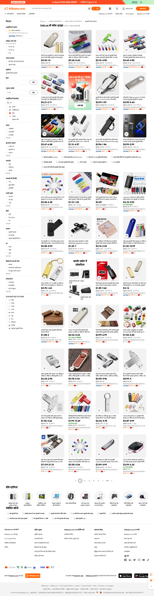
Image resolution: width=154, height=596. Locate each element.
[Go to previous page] (76, 481)
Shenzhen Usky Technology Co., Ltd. (52, 149)
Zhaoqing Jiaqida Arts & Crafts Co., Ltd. (134, 340)
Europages (110, 586)
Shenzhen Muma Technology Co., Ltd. (107, 469)
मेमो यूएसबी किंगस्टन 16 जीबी (41, 518)
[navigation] (21, 251)
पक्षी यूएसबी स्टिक (14, 513)
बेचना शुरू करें (128, 538)
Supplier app (79, 576)
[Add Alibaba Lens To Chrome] (32, 575)
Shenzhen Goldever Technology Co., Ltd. (80, 469)
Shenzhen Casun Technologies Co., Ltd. (134, 149)
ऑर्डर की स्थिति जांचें (130, 543)
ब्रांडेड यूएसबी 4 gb (80, 518)
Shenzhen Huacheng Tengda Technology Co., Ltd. (52, 383)
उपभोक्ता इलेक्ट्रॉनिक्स (55, 21)
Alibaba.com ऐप (91, 576)
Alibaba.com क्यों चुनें (11, 534)
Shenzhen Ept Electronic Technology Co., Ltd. (107, 107)
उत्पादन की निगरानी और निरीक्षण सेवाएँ (44, 551)
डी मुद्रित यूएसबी (48, 162)
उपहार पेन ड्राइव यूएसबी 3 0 (100, 162)
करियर (6, 547)
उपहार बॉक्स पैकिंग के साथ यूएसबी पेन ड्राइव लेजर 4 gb (127, 157)
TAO (94, 586)
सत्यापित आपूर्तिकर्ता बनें (130, 547)
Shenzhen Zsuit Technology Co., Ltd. (52, 107)
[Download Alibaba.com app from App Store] (125, 575)
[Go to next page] (112, 481)
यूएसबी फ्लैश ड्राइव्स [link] (91, 21)
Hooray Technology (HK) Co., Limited (134, 251)
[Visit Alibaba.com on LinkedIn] (130, 560)
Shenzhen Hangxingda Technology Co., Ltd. (80, 207)
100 (107, 481)
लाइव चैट (96, 538)
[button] (89, 8)
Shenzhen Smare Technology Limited (134, 209)
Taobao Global (86, 586)
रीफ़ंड (95, 547)
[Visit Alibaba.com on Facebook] (125, 560)
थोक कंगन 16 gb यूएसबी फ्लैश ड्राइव (97, 157)
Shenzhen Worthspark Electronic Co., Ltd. (52, 65)
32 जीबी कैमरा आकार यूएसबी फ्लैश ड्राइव (83, 513)
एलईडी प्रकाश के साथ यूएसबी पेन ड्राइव (34, 513)
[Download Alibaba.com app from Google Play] (141, 575)
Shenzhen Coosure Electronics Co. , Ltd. (52, 251)
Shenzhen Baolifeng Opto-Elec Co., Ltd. (134, 65)
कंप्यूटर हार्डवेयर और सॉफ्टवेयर (73, 21)
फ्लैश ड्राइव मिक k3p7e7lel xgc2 (73, 157)
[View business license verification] (97, 592)
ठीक (33, 82)
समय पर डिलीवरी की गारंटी (41, 543)
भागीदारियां (127, 551)
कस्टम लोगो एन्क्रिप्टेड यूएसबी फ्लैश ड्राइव (54, 167)
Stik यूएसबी (117, 162)
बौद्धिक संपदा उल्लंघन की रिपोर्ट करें (103, 551)
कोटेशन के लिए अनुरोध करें (71, 538)
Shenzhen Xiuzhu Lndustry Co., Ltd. (52, 207)
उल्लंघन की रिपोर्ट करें (100, 556)
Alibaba (42, 21)
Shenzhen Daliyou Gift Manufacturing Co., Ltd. (52, 293)
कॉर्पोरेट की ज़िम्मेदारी (10, 543)
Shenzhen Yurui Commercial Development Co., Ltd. (80, 383)
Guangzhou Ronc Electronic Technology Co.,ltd (107, 293)
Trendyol (101, 586)
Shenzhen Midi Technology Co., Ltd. (107, 383)
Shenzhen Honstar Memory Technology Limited (80, 149)
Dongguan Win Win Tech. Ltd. (51, 340)
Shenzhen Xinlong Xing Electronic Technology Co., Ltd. (134, 383)
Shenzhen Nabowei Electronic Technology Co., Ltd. (80, 251)
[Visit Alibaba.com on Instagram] (139, 560)
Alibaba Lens (13, 576)
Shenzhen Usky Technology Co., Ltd (80, 65)
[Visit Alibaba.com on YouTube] (143, 560)
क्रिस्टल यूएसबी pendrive (51, 157)
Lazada (77, 586)
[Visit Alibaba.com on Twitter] (134, 560)
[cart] (117, 9)
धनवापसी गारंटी (38, 538)
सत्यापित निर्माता (68, 534)
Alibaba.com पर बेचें (130, 534)
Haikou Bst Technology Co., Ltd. (134, 425)
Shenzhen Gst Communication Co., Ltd (134, 471)
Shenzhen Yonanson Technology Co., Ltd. (107, 340)
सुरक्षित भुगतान (38, 534)
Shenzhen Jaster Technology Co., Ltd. (107, 251)
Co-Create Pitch (10, 538)
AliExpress (44, 586)
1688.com (53, 586)
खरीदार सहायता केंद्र (100, 534)
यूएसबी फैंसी (103, 513)
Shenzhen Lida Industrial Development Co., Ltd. (80, 427)
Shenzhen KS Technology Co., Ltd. (52, 469)
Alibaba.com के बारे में (11, 529)
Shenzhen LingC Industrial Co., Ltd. (80, 341)
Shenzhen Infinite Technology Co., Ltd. (107, 65)
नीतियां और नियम (39, 556)
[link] (151, 574)
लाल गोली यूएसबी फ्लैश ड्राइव (62, 518)
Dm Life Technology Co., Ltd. (106, 425)
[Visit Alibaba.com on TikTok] (148, 560)
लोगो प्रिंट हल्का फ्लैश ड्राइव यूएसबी (18, 518)
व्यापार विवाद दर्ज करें (100, 543)
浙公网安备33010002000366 (113, 593)
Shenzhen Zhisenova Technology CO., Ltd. (107, 207)
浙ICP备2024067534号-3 (134, 593)
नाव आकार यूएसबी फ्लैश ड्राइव (66, 162)
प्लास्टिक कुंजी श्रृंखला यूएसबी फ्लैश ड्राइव (122, 513)
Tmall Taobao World (66, 586)
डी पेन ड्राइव (83, 162)
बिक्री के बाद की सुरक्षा (40, 547)
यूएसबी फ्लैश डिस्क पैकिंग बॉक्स (58, 513)
